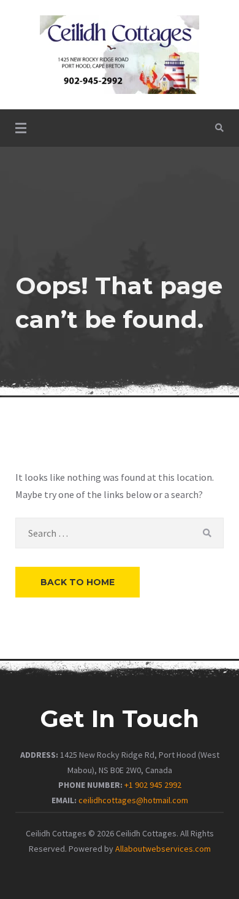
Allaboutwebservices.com (163, 848)
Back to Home (77, 582)
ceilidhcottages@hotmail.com (133, 800)
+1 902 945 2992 (152, 784)
